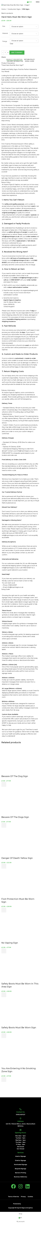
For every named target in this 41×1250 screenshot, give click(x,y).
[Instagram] (20, 1186)
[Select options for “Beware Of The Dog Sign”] (3, 784)
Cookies (30, 1196)
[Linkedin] (27, 1186)
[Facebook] (13, 1186)
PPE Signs (25, 9)
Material (5, 33)
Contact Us (20, 1112)
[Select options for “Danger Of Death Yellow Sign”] (3, 866)
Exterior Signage (20, 1160)
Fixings (4, 41)
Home (3, 9)
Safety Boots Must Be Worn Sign (18, 1027)
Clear (11, 44)
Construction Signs (14, 9)
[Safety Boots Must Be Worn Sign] (20, 1011)
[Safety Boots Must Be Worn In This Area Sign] (20, 968)
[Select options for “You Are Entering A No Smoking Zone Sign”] (3, 1079)
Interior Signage (20, 1156)
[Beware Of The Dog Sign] (20, 760)
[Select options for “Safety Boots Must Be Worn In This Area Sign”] (3, 994)
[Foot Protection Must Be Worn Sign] (20, 883)
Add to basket (17, 52)
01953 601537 (20, 1114)
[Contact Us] (20, 1109)
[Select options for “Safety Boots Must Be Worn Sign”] (3, 1035)
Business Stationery (20, 1177)
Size (3, 26)
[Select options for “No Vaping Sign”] (3, 950)
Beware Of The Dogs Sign (15, 817)
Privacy (23, 1196)
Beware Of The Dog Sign (14, 776)
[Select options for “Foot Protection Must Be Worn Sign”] (3, 910)
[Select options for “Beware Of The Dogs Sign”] (3, 825)
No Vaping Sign (9, 943)
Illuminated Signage (20, 1164)
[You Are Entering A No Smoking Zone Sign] (20, 1052)
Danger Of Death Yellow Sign (17, 858)
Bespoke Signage (20, 1168)
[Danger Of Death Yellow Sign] (20, 842)
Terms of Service (13, 1196)
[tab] (14, 59)
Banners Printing (20, 1172)
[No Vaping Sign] (20, 927)
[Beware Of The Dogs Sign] (20, 801)
